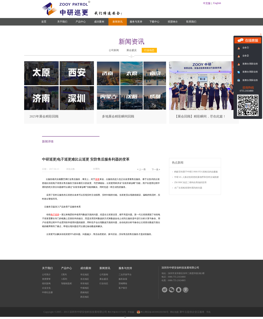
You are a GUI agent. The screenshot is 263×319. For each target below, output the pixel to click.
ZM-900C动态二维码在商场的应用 (190, 182)
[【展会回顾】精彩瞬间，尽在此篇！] (204, 62)
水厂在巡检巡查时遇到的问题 (188, 188)
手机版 (130, 312)
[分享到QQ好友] (181, 290)
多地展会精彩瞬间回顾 (118, 116)
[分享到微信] (174, 290)
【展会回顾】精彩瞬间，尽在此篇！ (200, 116)
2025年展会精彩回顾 (44, 116)
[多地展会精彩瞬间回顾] (131, 62)
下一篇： (156, 169)
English (217, 3)
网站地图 (174, 312)
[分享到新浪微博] (167, 290)
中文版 (207, 3)
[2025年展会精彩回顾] (59, 62)
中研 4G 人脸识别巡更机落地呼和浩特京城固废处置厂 (196, 177)
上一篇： (141, 169)
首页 (43, 21)
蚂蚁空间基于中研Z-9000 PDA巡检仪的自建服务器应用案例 (196, 172)
